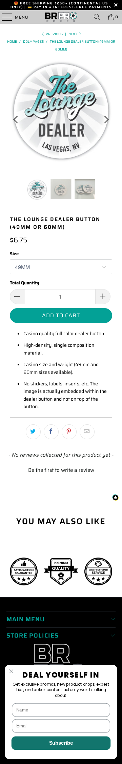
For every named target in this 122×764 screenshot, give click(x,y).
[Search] (96, 17)
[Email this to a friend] (87, 431)
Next (73, 34)
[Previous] (16, 119)
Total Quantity (24, 282)
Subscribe (61, 743)
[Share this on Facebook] (51, 431)
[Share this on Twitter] (33, 431)
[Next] (106, 119)
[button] (61, 469)
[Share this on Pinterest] (69, 431)
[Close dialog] (11, 671)
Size (14, 253)
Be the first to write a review (61, 470)
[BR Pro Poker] (61, 17)
